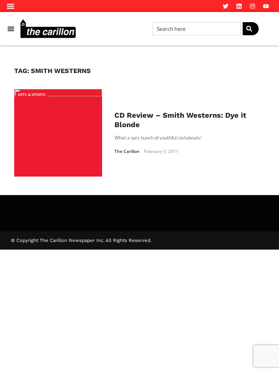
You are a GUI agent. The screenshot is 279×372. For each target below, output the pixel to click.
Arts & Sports (31, 94)
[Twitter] (225, 6)
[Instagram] (252, 6)
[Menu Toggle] (11, 28)
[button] (10, 6)
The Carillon (127, 151)
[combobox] (196, 28)
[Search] (251, 28)
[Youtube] (266, 6)
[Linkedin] (239, 6)
